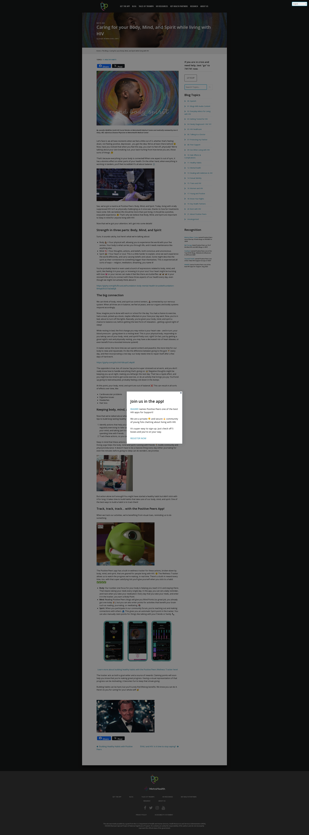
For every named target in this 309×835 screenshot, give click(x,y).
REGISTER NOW (138, 438)
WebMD (134, 408)
